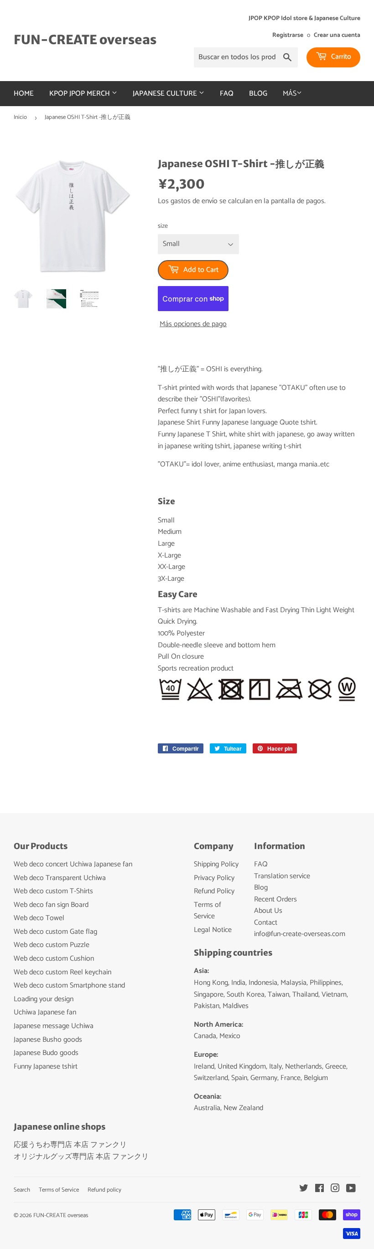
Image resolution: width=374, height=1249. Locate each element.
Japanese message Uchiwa (54, 1026)
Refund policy (104, 1190)
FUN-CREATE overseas (85, 40)
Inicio (20, 117)
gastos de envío (194, 201)
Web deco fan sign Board (51, 905)
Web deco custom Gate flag (55, 932)
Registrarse (287, 35)
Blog (258, 93)
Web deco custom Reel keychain (62, 972)
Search (22, 1190)
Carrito (340, 57)
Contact (265, 922)
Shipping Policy (216, 864)
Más (289, 93)
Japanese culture (166, 93)
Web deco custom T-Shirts (53, 891)
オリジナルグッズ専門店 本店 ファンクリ (81, 1157)
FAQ (227, 93)
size (163, 226)
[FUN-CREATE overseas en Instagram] (335, 1189)
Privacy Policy (214, 878)
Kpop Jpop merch (80, 93)
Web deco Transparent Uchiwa (60, 878)
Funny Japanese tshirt (46, 1066)
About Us (268, 911)
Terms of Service (207, 911)
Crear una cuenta (337, 35)
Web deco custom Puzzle (51, 945)
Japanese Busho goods (48, 1040)
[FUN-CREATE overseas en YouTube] (351, 1189)
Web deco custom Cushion (54, 958)
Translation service (282, 876)
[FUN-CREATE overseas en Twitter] (303, 1189)
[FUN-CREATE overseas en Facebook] (319, 1189)
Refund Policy (214, 891)
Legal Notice (213, 930)
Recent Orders (275, 899)
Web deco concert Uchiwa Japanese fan (73, 864)
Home (24, 93)
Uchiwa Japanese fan (45, 1012)
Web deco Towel (39, 918)
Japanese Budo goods (46, 1053)
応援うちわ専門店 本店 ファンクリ (70, 1145)
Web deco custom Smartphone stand (69, 985)
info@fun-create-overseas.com (299, 934)
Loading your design (43, 999)
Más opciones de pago (193, 324)
